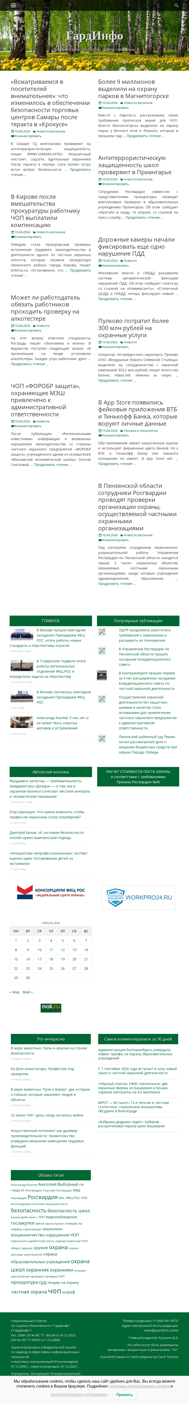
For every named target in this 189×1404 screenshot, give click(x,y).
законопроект (54, 1223)
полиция (80, 1270)
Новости (130, 260)
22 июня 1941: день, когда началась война (47, 1115)
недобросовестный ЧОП (71, 1241)
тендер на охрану (63, 1282)
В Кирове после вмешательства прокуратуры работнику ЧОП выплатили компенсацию (45, 210)
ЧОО (84, 1198)
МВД (76, 1190)
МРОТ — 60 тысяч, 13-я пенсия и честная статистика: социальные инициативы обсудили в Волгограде (133, 1106)
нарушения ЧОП (62, 1235)
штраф (68, 1292)
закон (39, 1223)
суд (42, 1282)
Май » (28, 992)
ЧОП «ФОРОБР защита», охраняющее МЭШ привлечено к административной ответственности (45, 400)
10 (40, 949)
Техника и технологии (141, 430)
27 (74, 968)
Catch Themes (168, 1357)
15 (16, 959)
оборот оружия (21, 1248)
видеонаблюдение (61, 1217)
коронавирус (32, 1229)
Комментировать (28, 136)
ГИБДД (15, 1190)
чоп (54, 1291)
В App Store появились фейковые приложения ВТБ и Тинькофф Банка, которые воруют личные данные (137, 412)
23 (28, 968)
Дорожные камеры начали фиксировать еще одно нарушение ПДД (136, 246)
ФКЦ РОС (73, 1198)
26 (63, 968)
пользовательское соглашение (79, 1394)
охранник (37, 1269)
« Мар (15, 992)
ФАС (62, 1198)
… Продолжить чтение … (144, 135)
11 (51, 949)
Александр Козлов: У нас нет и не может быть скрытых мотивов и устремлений (63, 722)
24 (40, 968)
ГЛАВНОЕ (51, 620)
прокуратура (24, 1282)
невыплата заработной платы (32, 1241)
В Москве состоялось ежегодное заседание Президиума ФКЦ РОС (64, 697)
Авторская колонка (51, 772)
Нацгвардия (19, 1198)
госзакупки (22, 1223)
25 (51, 968)
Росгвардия (43, 1197)
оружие (40, 1247)
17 (40, 959)
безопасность (29, 1210)
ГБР (81, 1185)
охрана (58, 1247)
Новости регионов (50, 131)
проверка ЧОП (54, 1276)
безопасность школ (68, 1210)
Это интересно (51, 1039)
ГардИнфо (94, 35)
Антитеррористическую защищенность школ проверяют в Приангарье (135, 165)
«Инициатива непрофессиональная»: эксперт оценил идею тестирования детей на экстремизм (49, 858)
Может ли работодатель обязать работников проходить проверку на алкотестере (45, 307)
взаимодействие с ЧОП (28, 1217)
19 (63, 959)
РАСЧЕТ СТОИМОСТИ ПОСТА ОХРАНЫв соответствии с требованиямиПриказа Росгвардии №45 (138, 776)
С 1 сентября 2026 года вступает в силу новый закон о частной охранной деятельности (137, 1070)
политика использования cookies (140, 1386)
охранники (61, 1270)
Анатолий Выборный (58, 1184)
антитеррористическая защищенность (39, 1204)
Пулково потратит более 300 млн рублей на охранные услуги (133, 328)
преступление (20, 1276)
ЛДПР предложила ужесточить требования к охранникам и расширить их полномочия (145, 635)
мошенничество (28, 1235)
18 (51, 959)
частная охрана (29, 1291)
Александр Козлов (24, 1185)
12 (63, 949)
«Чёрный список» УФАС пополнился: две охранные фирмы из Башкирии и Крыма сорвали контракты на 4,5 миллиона (133, 1087)
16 (28, 959)
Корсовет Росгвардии (57, 1190)
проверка (37, 1276)
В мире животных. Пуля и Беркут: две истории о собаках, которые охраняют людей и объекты (50, 1094)
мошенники (53, 1229)
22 (16, 968)
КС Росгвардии (31, 1190)
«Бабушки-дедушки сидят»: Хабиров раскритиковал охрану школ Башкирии (131, 1123)
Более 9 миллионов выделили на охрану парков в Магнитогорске (133, 88)
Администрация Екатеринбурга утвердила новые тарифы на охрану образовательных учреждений (135, 1053)
